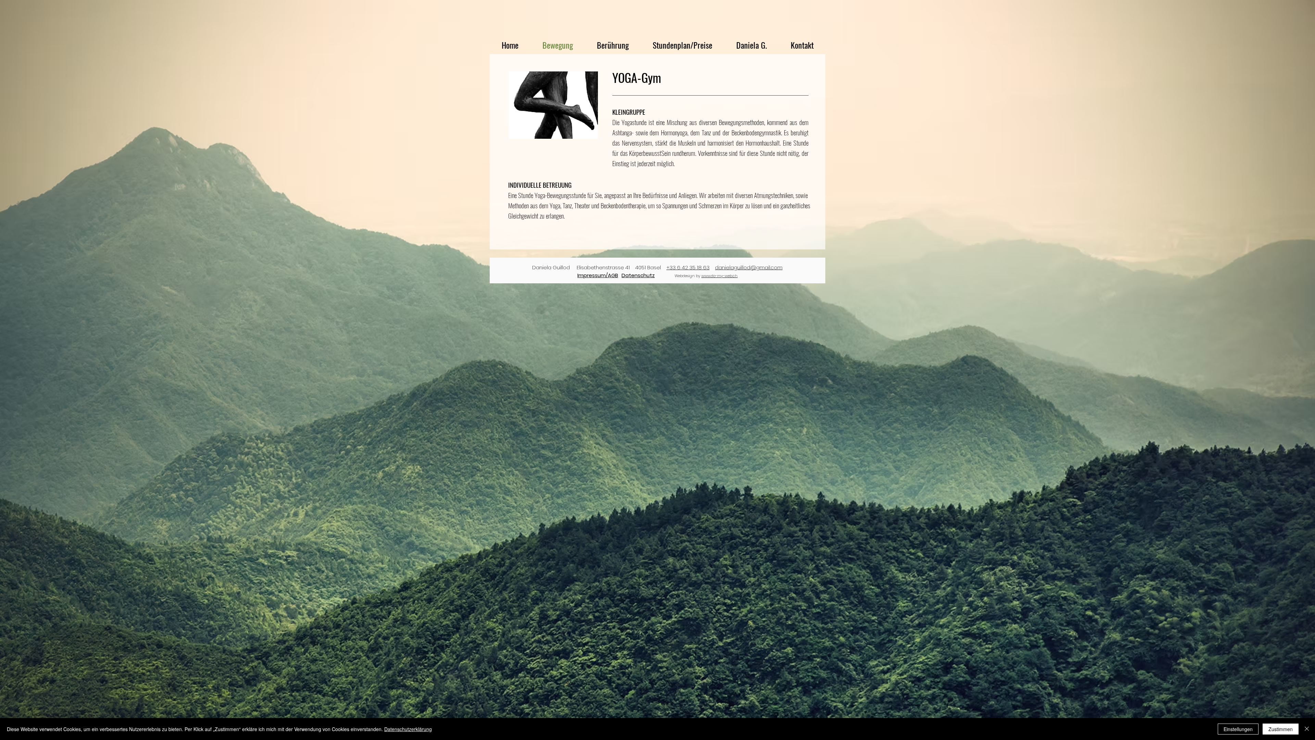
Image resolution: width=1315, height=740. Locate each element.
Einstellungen (1238, 729)
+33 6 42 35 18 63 (688, 267)
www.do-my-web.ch (719, 276)
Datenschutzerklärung (408, 729)
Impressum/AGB (597, 275)
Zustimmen (1280, 729)
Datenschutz (638, 275)
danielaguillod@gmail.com (748, 267)
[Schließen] (1307, 729)
